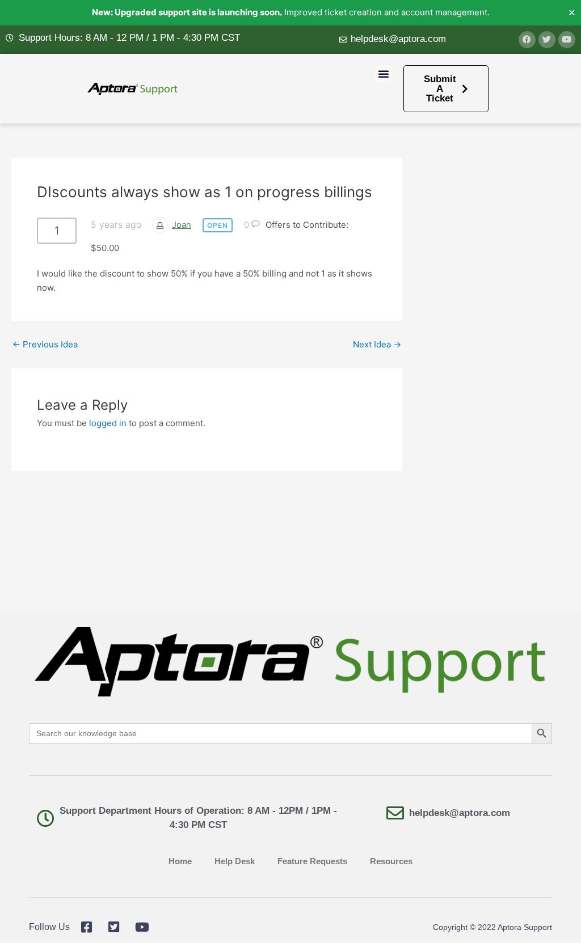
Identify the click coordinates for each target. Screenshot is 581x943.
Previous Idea (45, 344)
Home (180, 861)
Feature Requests (312, 861)
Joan (181, 224)
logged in (108, 423)
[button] (383, 73)
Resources (391, 861)
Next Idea (377, 344)
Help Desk (234, 861)
